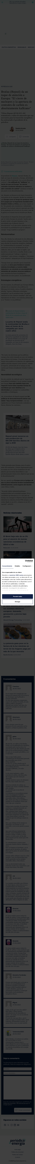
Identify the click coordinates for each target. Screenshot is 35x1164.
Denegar (17, 602)
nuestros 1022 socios (16, 575)
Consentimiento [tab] (7, 566)
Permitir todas (17, 596)
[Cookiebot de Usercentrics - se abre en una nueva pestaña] (25, 561)
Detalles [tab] (17, 566)
